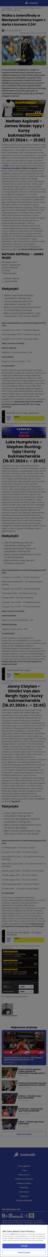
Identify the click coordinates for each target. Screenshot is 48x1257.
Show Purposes (24, 1252)
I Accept (24, 1246)
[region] (24, 1241)
